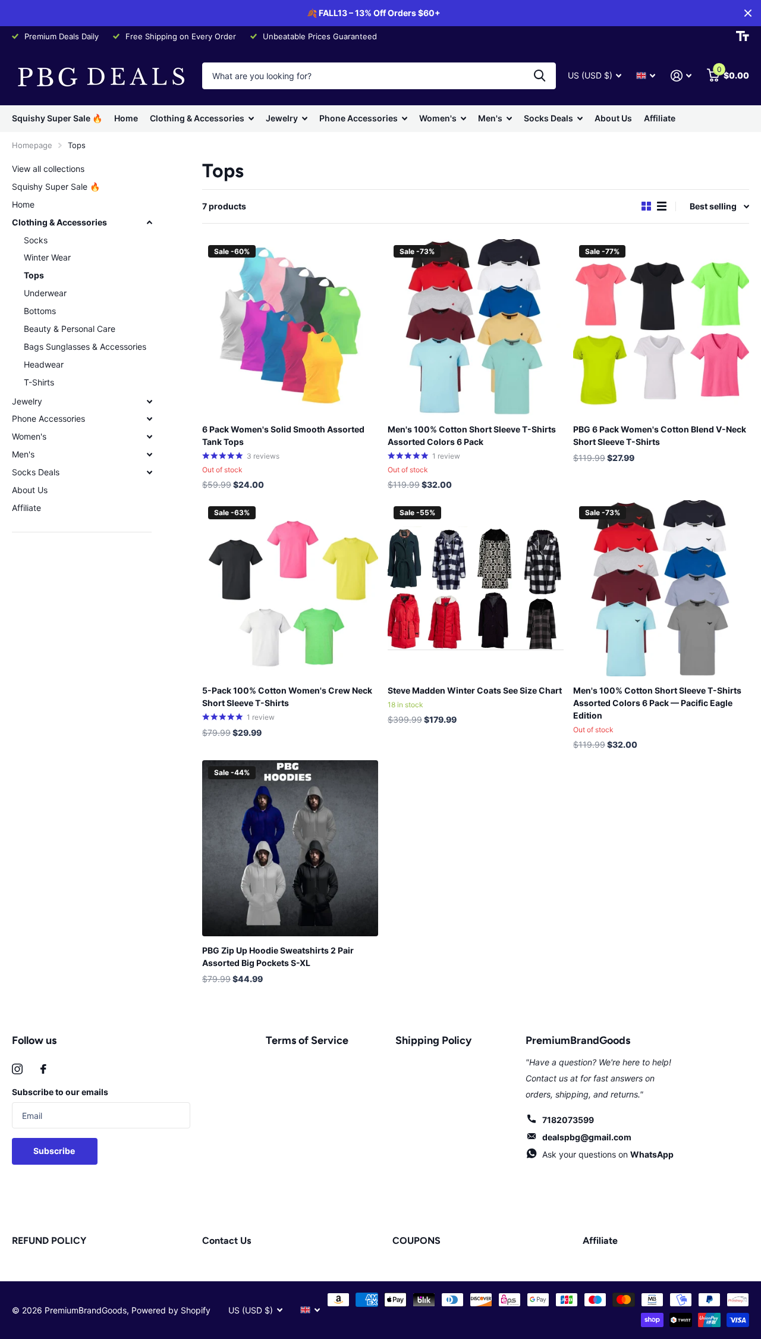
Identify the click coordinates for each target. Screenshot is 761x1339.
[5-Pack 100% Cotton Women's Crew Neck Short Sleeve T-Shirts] (290, 588)
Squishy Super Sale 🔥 (57, 118)
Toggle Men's (149, 454)
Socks (36, 240)
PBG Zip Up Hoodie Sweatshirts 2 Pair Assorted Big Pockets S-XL (278, 956)
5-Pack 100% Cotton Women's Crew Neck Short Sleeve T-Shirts (287, 696)
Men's (490, 118)
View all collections (48, 169)
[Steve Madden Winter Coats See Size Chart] (476, 588)
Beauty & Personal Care (69, 329)
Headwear (44, 364)
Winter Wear (47, 257)
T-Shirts (39, 382)
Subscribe (55, 1151)
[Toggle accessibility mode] (742, 36)
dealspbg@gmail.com (586, 1137)
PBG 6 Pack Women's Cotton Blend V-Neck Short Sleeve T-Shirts (659, 435)
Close (748, 13)
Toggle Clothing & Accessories (149, 222)
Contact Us (226, 1240)
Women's (438, 118)
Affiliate (659, 118)
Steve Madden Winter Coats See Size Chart (475, 690)
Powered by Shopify (170, 1310)
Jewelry (282, 118)
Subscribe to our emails (60, 1092)
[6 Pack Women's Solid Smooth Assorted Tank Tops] (290, 327)
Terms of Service (307, 1040)
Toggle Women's (149, 437)
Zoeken (539, 75)
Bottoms (40, 311)
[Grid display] (646, 206)
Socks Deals (548, 118)
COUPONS (416, 1240)
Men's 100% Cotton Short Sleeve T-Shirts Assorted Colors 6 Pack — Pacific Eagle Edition (657, 702)
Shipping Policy (433, 1040)
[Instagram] (17, 1069)
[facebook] (43, 1069)
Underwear (45, 293)
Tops (34, 275)
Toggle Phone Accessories (149, 419)
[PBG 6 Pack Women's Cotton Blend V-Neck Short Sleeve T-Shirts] (661, 327)
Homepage (32, 145)
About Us (613, 118)
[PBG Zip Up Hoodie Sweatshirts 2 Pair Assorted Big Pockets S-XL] (290, 848)
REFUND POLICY (49, 1240)
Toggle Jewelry (149, 401)
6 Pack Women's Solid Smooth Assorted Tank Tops (283, 435)
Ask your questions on (608, 1154)
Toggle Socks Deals (149, 472)
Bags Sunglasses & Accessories (85, 346)
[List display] (661, 206)
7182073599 (568, 1120)
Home (126, 118)
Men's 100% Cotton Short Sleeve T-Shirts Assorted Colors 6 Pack (472, 435)
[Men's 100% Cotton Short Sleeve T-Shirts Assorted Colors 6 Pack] (476, 327)
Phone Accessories (358, 118)
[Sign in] (681, 75)
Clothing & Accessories (197, 118)
